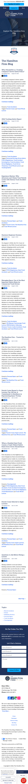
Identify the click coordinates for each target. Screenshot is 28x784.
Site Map (14, 722)
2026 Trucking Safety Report (11, 119)
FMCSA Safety (11, 325)
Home (4, 8)
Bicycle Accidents (9, 611)
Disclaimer (14, 718)
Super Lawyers (19, 542)
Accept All (8, 777)
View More (5, 711)
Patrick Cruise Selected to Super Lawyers (13, 503)
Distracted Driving (11, 158)
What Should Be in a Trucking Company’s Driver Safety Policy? (13, 71)
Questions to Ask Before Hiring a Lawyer (13, 556)
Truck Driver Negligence (19, 489)
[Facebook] (9, 698)
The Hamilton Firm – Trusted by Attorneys (13, 338)
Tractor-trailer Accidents (14, 327)
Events (6, 612)
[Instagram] (18, 698)
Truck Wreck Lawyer (15, 166)
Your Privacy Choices (11, 738)
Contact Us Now (14, 670)
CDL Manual (9, 323)
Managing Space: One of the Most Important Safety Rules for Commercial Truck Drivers (13, 282)
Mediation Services (9, 614)
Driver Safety (22, 158)
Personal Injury (11, 221)
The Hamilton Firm (20, 224)
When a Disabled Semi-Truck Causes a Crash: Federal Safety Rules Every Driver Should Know (13, 445)
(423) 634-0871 (11, 692)
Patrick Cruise (10, 109)
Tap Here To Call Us (14, 4)
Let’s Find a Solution (14, 643)
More (23, 8)
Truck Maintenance (7, 491)
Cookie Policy (22, 738)
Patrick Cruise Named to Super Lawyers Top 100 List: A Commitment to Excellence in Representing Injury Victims (12, 393)
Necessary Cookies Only (8, 780)
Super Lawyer (19, 433)
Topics (4, 607)
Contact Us (14, 8)
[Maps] (15, 698)
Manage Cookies (7, 740)
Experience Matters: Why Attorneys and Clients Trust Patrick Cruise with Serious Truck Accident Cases (14, 178)
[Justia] (12, 698)
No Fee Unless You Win (14, 629)
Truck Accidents (12, 107)
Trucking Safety (6, 167)
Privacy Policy (14, 720)
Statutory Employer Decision (12, 235)
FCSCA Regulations (7, 160)
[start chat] (23, 780)
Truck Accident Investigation (17, 488)
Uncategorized (11, 484)
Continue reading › (8, 102)
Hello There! (22, 775)
